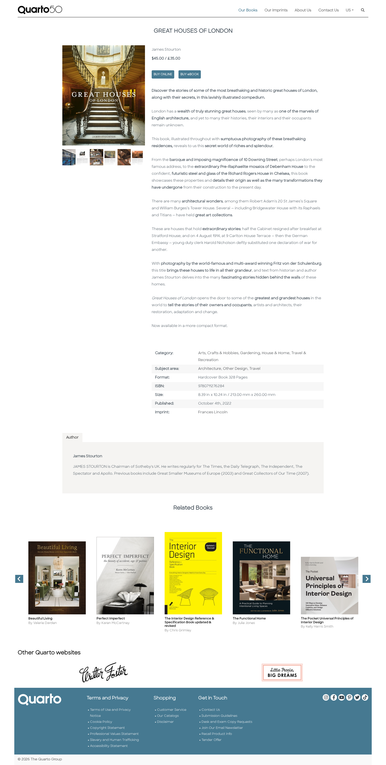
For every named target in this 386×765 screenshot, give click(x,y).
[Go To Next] (365, 580)
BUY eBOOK (189, 74)
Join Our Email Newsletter (222, 728)
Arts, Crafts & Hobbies (218, 353)
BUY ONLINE (163, 74)
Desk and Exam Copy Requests (226, 722)
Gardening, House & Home (265, 353)
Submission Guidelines (219, 716)
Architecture (209, 369)
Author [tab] (72, 437)
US (348, 10)
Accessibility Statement (109, 746)
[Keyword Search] (363, 10)
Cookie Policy (101, 722)
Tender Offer (211, 740)
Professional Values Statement (114, 734)
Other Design (235, 369)
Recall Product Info (216, 734)
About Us (303, 10)
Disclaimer (165, 722)
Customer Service (171, 710)
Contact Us (328, 10)
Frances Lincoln (213, 412)
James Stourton (87, 456)
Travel (254, 369)
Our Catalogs (168, 716)
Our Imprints (275, 10)
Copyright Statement (107, 728)
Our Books (247, 10)
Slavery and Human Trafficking (114, 740)
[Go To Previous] (17, 580)
